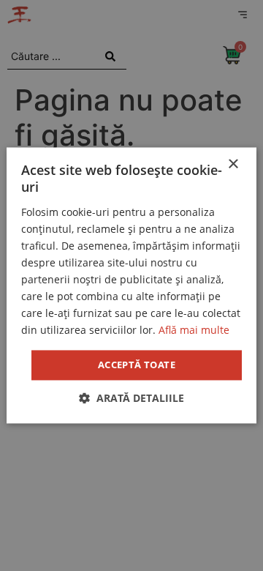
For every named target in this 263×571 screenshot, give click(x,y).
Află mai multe (194, 330)
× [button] (232, 164)
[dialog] (131, 285)
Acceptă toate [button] (136, 364)
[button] (131, 399)
